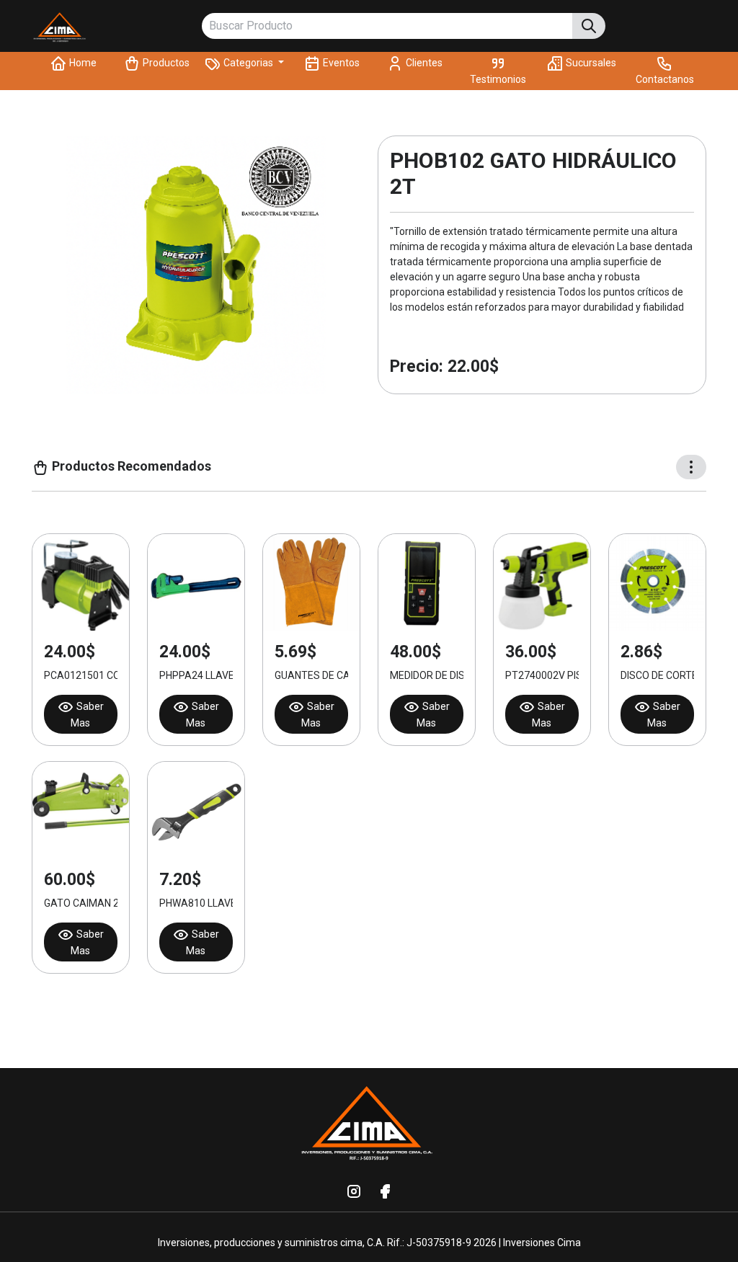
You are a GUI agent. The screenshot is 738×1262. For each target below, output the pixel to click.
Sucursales (590, 62)
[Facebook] (385, 1190)
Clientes (423, 62)
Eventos (340, 62)
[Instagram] (354, 1190)
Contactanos (665, 79)
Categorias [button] (248, 62)
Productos (165, 62)
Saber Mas (87, 715)
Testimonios (498, 79)
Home (82, 62)
